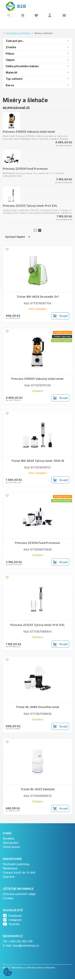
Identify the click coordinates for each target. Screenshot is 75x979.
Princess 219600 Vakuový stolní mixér (29, 131)
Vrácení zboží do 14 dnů (19, 872)
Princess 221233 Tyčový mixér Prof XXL (30, 205)
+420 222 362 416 (20, 941)
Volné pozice (11, 847)
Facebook (15, 915)
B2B (19, 6)
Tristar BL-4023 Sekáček (38, 789)
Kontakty (8, 838)
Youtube (14, 924)
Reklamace (10, 868)
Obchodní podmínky (16, 864)
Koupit (63, 316)
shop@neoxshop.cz (26, 945)
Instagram (15, 920)
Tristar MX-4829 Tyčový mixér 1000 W (37, 461)
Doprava (8, 876)
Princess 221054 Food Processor (25, 168)
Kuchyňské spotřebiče (18, 33)
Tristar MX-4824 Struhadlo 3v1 (38, 296)
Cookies (8, 898)
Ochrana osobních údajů (19, 894)
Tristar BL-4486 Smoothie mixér (37, 707)
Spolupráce (10, 842)
